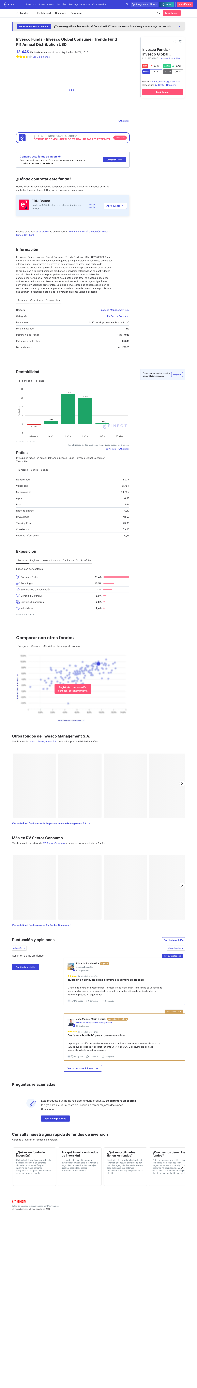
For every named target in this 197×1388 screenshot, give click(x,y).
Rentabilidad (44, 13)
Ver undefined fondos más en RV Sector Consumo (40, 925)
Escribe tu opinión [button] (174, 940)
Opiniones (60, 13)
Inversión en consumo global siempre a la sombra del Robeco (105, 979)
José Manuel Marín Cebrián (91, 1019)
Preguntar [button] (177, 375)
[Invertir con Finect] (11, 4)
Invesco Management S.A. (115, 309)
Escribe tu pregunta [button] (55, 1118)
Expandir (125, 121)
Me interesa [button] (171, 13)
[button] (114, 159)
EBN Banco (41, 200)
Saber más (120, 138)
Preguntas (76, 13)
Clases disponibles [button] (170, 58)
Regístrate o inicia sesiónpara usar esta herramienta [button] (73, 689)
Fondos (24, 13)
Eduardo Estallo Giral (87, 963)
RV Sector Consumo (118, 316)
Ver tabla (112, 449)
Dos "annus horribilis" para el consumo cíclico (96, 1035)
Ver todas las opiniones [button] (80, 1068)
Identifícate (185, 4)
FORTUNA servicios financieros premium (94, 1022)
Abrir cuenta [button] (113, 205)
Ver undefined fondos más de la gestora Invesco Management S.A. (49, 823)
